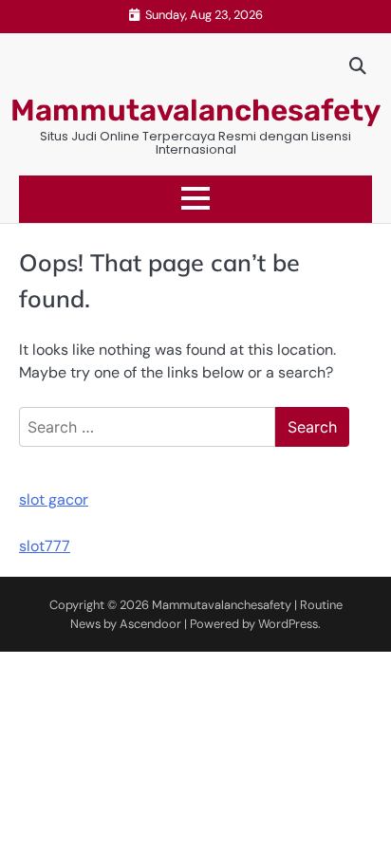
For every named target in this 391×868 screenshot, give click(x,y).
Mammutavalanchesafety (195, 110)
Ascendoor (150, 624)
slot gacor (53, 499)
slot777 (44, 546)
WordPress (288, 624)
